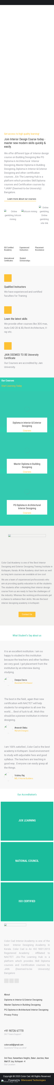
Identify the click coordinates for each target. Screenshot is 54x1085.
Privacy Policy (11, 1014)
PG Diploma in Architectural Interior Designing (27, 507)
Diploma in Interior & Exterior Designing (27, 424)
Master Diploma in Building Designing (27, 465)
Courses (27, 430)
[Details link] (27, 404)
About (7, 994)
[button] (20, 199)
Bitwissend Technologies (33, 1080)
